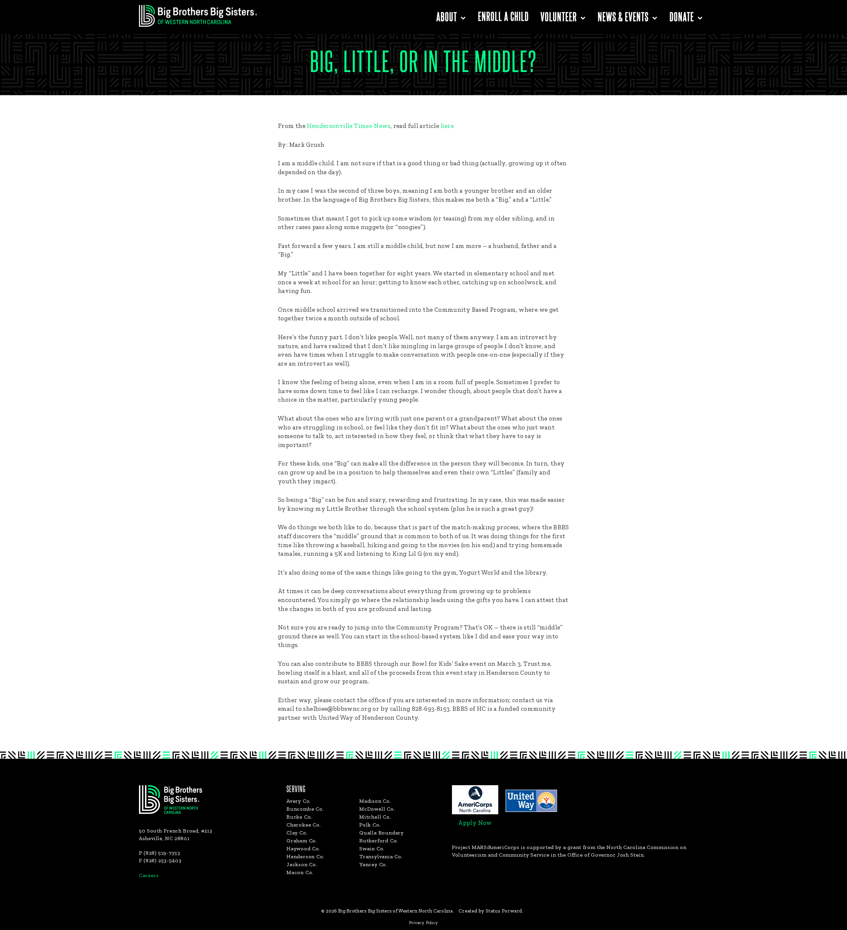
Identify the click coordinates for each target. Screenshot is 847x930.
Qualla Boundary (381, 832)
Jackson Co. (302, 864)
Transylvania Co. (381, 856)
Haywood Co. (303, 848)
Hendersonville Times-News (348, 126)
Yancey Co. (373, 864)
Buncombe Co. (305, 809)
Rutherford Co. (378, 840)
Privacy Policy (423, 922)
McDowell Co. (377, 809)
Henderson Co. (305, 856)
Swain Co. (371, 848)
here (447, 126)
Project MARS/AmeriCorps (485, 847)
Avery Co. (299, 801)
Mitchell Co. (375, 817)
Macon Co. (300, 872)
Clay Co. (297, 832)
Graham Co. (302, 840)
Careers (148, 875)
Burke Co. (299, 817)
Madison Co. (375, 801)
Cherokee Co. (304, 825)
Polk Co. (369, 825)
